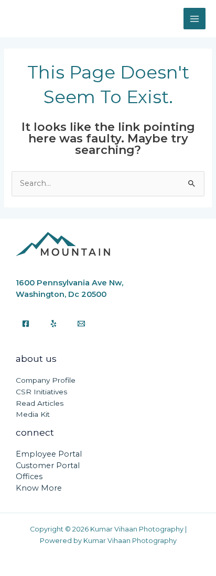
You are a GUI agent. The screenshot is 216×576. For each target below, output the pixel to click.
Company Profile (45, 380)
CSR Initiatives (41, 391)
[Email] (81, 324)
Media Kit (33, 414)
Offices (29, 476)
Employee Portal (49, 454)
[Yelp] (53, 324)
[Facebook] (26, 324)
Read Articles (39, 403)
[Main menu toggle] (194, 19)
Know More (39, 488)
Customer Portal (48, 465)
